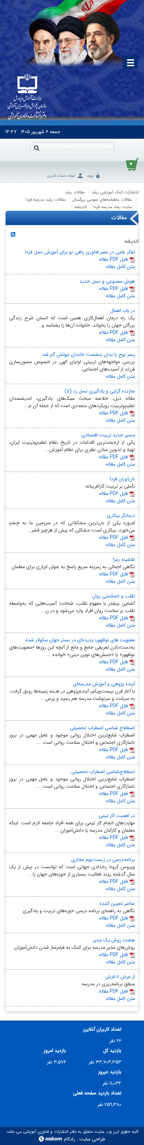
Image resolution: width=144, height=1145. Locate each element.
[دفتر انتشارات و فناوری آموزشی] (27, 97)
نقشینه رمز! (124, 559)
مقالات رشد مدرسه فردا (46, 199)
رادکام (69, 1139)
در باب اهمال (122, 310)
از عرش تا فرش (120, 976)
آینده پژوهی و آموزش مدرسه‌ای (104, 684)
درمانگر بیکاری (121, 515)
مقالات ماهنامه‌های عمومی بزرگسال (102, 199)
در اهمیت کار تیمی (117, 815)
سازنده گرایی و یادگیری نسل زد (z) (100, 391)
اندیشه (80, 207)
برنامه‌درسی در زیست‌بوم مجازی (103, 859)
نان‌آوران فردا (122, 479)
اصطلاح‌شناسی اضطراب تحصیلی (103, 772)
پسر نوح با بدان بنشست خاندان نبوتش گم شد (88, 354)
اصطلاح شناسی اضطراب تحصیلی (102, 728)
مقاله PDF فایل (113, 259)
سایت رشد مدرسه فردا (112, 207)
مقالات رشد (75, 192)
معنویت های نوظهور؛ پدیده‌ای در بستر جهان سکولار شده (80, 640)
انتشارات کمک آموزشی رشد (115, 192)
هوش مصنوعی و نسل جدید (107, 281)
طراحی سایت (92, 1139)
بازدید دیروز (109, 1072)
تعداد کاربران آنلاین (102, 1029)
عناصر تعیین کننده (117, 903)
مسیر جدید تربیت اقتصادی (108, 435)
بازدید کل (112, 1050)
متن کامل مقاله (120, 266)
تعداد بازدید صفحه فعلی (97, 1093)
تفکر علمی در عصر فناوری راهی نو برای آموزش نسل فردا (80, 252)
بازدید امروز (55, 1050)
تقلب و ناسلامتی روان (113, 596)
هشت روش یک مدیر (114, 940)
